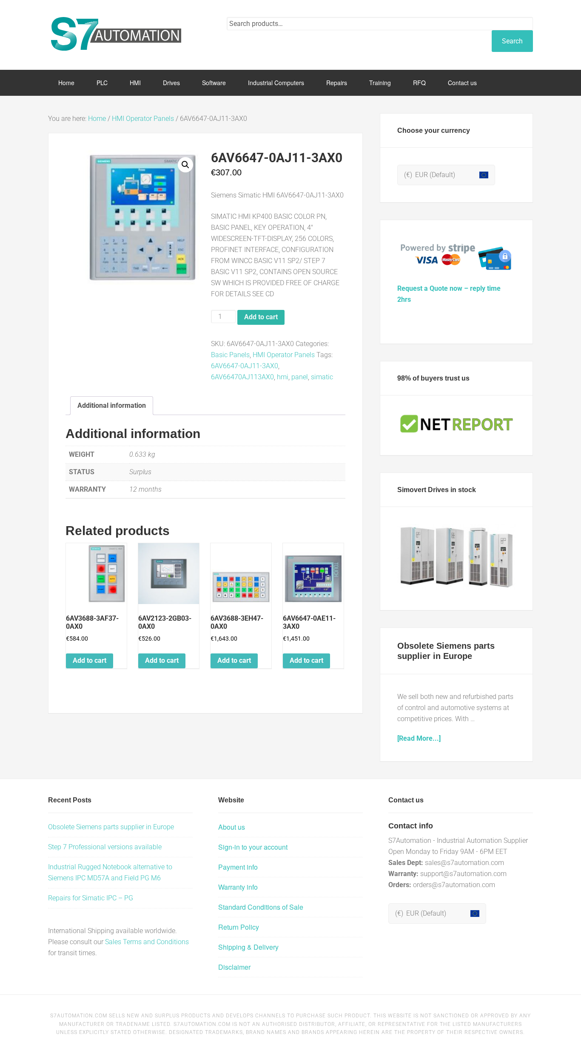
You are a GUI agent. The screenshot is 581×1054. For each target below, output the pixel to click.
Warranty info (238, 887)
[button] (185, 164)
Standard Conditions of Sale (260, 907)
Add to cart (261, 317)
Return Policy (238, 927)
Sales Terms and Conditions (147, 942)
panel (299, 377)
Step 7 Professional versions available (105, 847)
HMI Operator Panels (143, 119)
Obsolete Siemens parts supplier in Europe (111, 827)
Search (512, 41)
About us (231, 827)
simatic (322, 377)
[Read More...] (419, 738)
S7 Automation (116, 34)
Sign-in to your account (253, 847)
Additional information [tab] (111, 405)
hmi (282, 377)
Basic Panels (230, 355)
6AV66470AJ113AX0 (242, 377)
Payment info (238, 867)
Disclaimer (234, 967)
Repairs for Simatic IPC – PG (90, 898)
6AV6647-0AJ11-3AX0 (244, 366)
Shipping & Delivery (248, 947)
